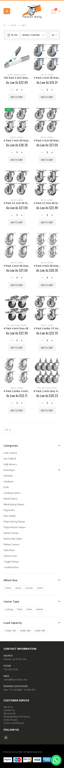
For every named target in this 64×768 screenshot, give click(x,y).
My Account (9, 713)
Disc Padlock (10, 458)
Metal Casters (47, 75)
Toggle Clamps (11, 561)
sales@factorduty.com (15, 679)
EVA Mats (8, 475)
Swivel (39, 609)
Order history (11, 719)
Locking (9, 609)
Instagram (6, 737)
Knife (6, 487)
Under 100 (10, 630)
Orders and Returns (14, 723)
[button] (7, 11)
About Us (8, 706)
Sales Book (9, 550)
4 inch (40, 588)
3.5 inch (29, 588)
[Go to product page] (17, 57)
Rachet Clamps (11, 533)
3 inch (18, 588)
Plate (19, 609)
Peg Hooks (9, 510)
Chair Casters (10, 452)
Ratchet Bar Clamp (13, 538)
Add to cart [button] (17, 97)
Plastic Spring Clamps (14, 521)
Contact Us (9, 710)
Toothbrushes (11, 567)
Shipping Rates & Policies (17, 716)
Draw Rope (9, 470)
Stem (29, 609)
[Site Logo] (32, 11)
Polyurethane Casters (17, 325)
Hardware (9, 481)
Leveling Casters (12, 492)
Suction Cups (10, 555)
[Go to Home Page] (5, 25)
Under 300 (25, 630)
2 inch (8, 588)
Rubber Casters (12, 544)
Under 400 (39, 630)
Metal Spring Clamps (17, 75)
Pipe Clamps (10, 515)
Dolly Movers (10, 464)
